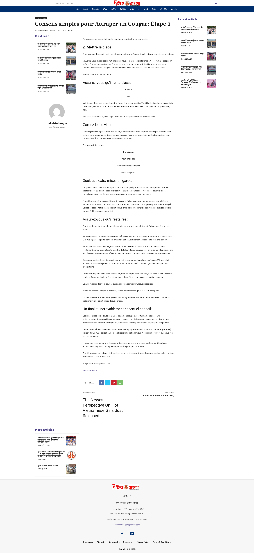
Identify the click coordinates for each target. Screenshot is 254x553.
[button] (216, 3)
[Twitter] (107, 382)
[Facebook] (101, 382)
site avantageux (90, 370)
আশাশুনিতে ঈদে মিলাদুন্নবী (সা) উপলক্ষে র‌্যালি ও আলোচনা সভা (51, 87)
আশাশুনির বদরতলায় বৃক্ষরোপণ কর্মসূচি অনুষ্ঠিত (49, 73)
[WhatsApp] (120, 382)
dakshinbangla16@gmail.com (127, 525)
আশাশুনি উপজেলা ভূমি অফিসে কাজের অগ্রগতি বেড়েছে (49, 59)
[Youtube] (132, 533)
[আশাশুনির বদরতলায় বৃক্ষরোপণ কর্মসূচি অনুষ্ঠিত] (71, 75)
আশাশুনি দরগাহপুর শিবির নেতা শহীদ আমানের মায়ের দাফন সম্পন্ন (49, 45)
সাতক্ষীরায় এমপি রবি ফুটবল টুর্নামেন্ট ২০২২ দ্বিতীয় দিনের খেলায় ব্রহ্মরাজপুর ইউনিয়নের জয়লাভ (51, 439)
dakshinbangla (42, 30)
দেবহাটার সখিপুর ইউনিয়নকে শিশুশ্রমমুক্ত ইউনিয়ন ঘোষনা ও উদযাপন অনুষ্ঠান (191, 82)
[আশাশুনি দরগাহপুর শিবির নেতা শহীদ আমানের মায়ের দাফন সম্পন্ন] (71, 48)
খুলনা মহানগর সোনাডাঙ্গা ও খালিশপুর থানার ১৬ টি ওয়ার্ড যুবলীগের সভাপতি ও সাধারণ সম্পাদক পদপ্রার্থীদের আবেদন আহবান (51, 453)
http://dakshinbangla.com (57, 127)
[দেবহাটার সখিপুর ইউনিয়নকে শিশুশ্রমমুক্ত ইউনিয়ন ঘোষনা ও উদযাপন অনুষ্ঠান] (211, 83)
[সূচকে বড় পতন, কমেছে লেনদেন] (71, 469)
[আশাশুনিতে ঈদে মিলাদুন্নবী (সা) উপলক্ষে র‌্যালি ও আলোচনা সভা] (71, 89)
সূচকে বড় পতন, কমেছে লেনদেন (48, 465)
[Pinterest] (114, 382)
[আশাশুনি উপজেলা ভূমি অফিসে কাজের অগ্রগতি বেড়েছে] (71, 62)
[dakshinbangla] (57, 112)
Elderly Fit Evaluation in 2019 (158, 395)
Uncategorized (41, 18)
